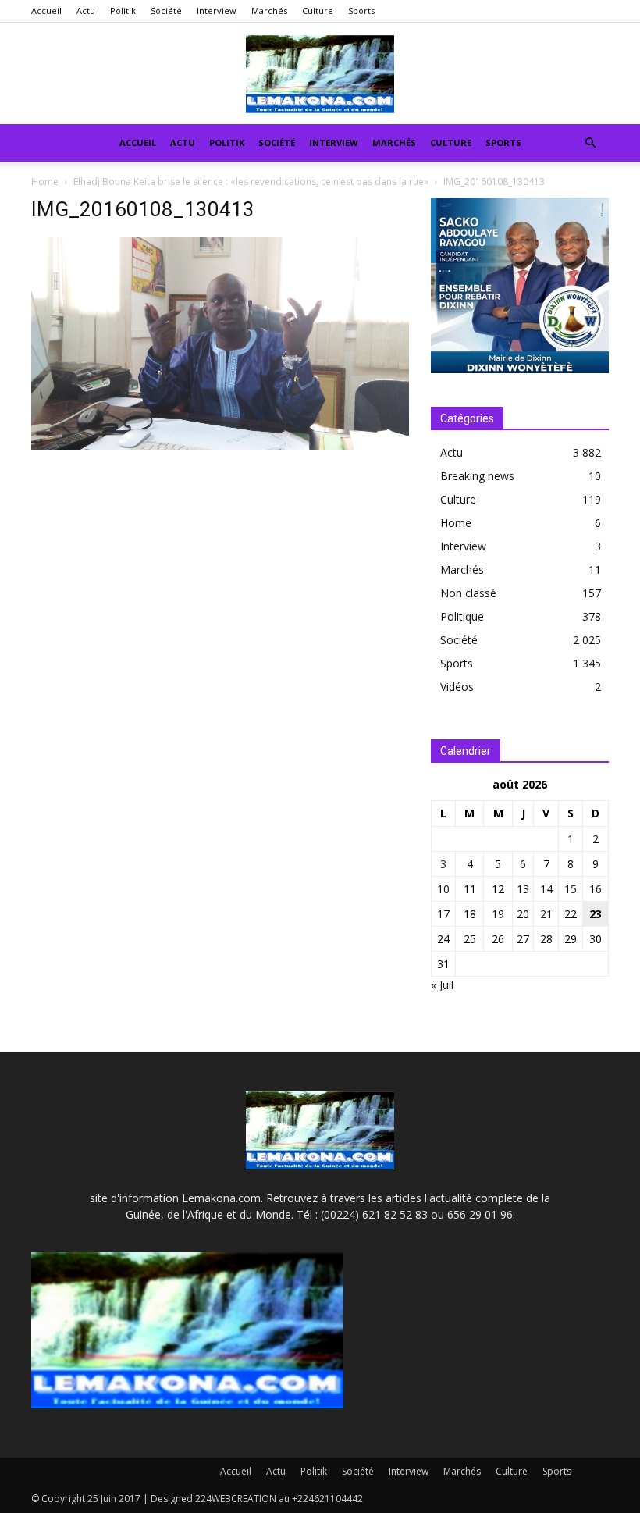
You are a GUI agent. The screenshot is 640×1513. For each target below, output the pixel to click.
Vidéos (457, 686)
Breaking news (477, 475)
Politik (123, 10)
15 (570, 888)
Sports (361, 10)
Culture (317, 10)
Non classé (468, 593)
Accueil (46, 10)
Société (166, 10)
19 (498, 913)
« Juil (442, 984)
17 (443, 913)
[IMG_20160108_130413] (220, 446)
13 (523, 888)
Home (45, 181)
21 (546, 913)
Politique (462, 616)
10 (443, 888)
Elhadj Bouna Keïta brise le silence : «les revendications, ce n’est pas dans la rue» (250, 181)
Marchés (269, 10)
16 (595, 888)
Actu (85, 10)
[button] (590, 143)
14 (546, 888)
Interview (216, 10)
